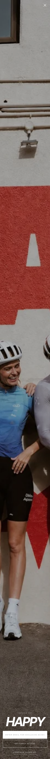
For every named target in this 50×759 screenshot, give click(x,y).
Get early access (25, 744)
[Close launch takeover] (45, 5)
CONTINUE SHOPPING (25, 752)
